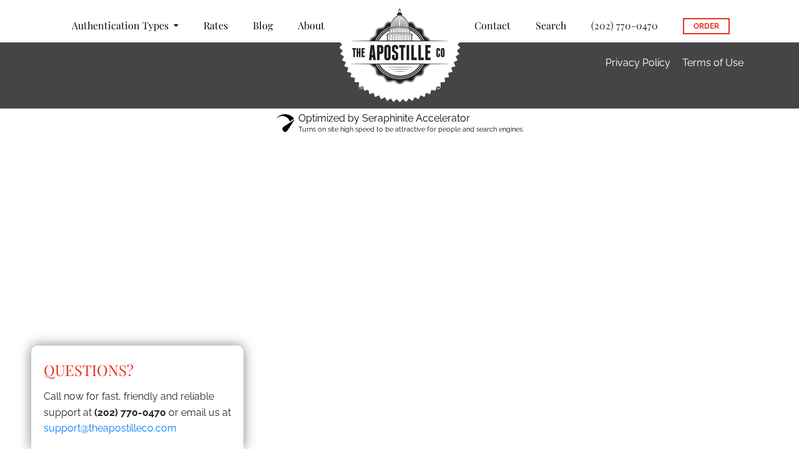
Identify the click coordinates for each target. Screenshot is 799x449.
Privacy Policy (637, 63)
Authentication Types (121, 25)
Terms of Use (712, 63)
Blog (263, 25)
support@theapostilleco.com (110, 428)
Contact (492, 25)
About (311, 25)
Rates (215, 25)
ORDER (706, 26)
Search (551, 25)
